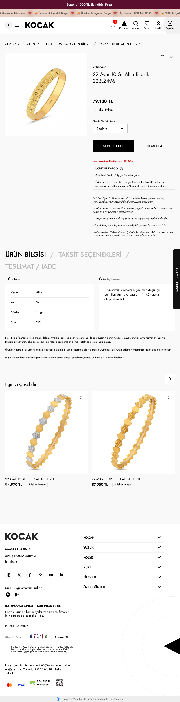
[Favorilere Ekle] (162, 56)
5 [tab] (135, 494)
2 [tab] (49, 494)
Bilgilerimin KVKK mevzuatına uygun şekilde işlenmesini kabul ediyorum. (42, 649)
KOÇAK (88, 537)
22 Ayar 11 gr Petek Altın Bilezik (116, 479)
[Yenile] (23, 637)
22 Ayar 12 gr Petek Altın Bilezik (29, 479)
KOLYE (88, 557)
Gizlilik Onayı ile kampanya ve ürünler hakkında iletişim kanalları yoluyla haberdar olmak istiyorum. (42, 648)
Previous (155, 379)
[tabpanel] (90, 320)
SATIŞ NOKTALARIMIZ (20, 556)
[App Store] (8, 594)
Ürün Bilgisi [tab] (25, 254)
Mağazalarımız (17, 549)
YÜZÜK (88, 547)
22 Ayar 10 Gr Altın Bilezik (119, 44)
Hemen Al (155, 146)
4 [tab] (107, 494)
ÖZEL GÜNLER (94, 587)
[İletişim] (17, 25)
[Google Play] (16, 594)
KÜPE (87, 567)
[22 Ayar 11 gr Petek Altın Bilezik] (133, 432)
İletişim (11, 562)
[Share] (171, 57)
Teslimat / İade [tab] (30, 266)
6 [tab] (164, 494)
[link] (8, 575)
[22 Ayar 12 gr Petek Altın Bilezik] (46, 432)
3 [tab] (78, 494)
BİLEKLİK (89, 577)
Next (170, 379)
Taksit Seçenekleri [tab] (89, 254)
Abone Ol (61, 637)
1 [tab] (20, 494)
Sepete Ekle (113, 146)
